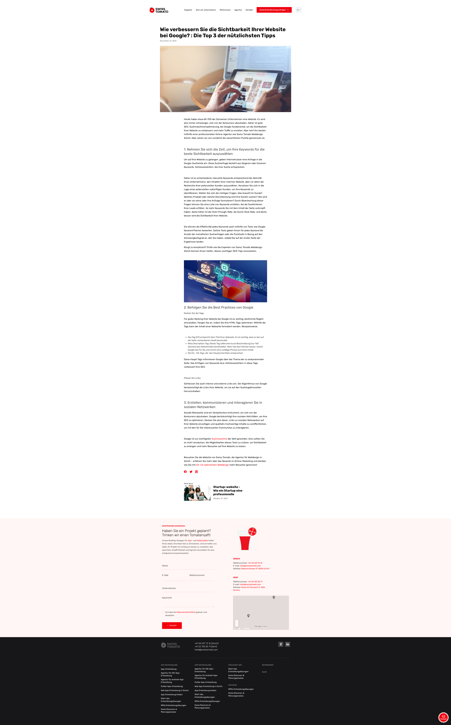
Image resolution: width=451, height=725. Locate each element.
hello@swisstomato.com (250, 566)
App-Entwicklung (169, 665)
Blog (264, 672)
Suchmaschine (219, 438)
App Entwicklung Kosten (172, 695)
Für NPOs (232, 685)
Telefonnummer (197, 575)
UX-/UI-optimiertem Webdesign (212, 464)
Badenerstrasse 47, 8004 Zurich (255, 568)
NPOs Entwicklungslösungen (173, 705)
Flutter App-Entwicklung (172, 686)
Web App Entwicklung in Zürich (175, 690)
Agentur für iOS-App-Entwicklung (170, 674)
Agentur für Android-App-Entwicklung (172, 680)
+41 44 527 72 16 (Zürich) (207, 643)
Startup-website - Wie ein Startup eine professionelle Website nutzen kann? (227, 490)
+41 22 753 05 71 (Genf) (206, 646)
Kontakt (249, 10)
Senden (173, 626)
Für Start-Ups (235, 665)
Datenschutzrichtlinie (186, 612)
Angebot (188, 10)
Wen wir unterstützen (206, 10)
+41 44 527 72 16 (255, 563)
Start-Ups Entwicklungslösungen (171, 699)
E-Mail (165, 575)
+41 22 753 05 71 (255, 581)
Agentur (238, 10)
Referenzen (225, 10)
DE (298, 10)
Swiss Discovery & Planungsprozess (169, 710)
